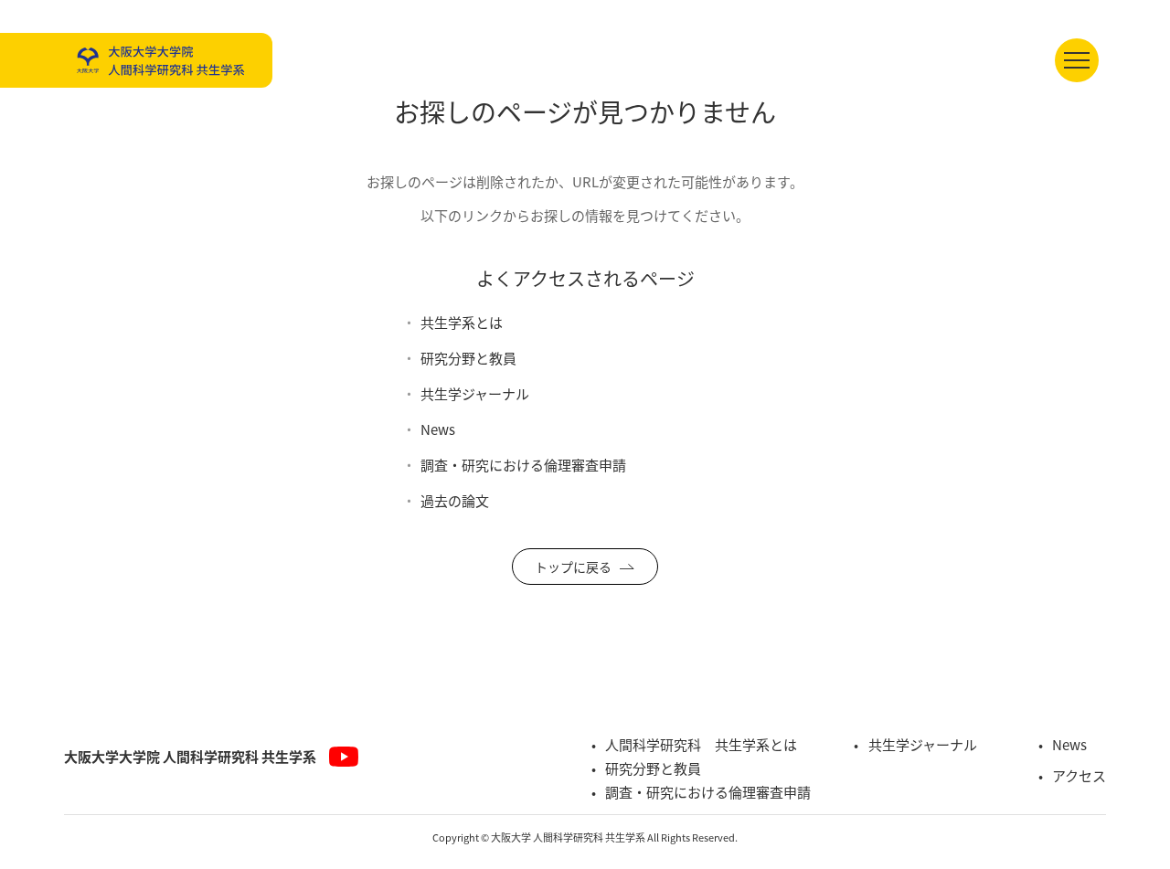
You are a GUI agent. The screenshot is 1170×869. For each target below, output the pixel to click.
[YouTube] (343, 757)
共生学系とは (461, 322)
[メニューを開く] (1077, 60)
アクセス (1079, 775)
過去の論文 (454, 500)
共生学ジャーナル (474, 393)
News (437, 429)
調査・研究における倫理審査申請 (523, 464)
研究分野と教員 (468, 357)
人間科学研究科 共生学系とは (701, 744)
